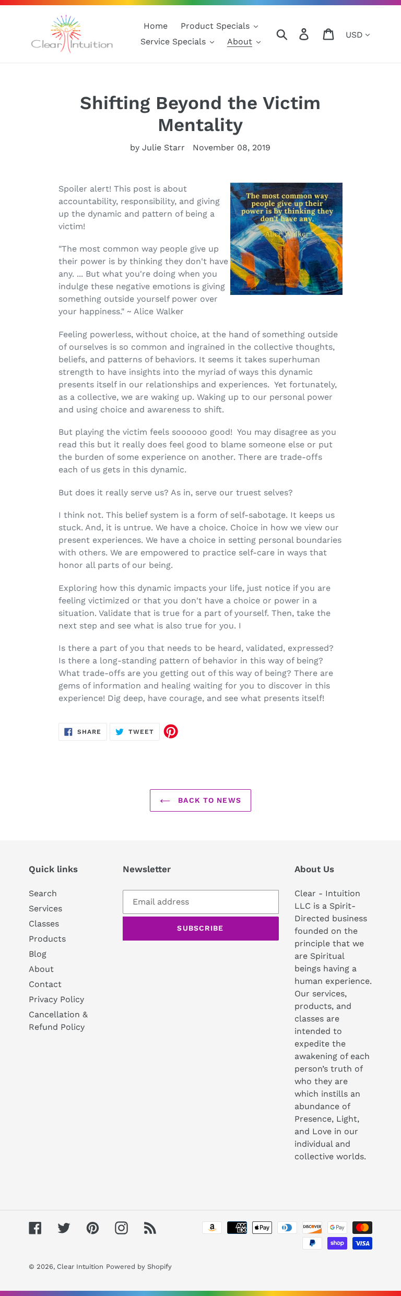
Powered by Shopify (139, 1266)
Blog (37, 954)
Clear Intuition (80, 1266)
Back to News (208, 800)
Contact (45, 984)
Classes (44, 924)
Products (47, 939)
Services (45, 908)
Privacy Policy (56, 999)
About (41, 969)
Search (43, 893)
